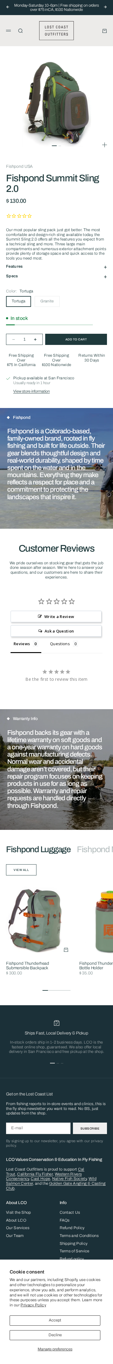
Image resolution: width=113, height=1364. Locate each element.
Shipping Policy (74, 1243)
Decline (55, 1335)
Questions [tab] (60, 643)
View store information (31, 391)
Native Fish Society (69, 1179)
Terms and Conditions (79, 1236)
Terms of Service (74, 1251)
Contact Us (70, 1212)
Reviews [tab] (22, 643)
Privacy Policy (33, 1305)
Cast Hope (40, 1179)
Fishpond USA (19, 166)
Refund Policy (72, 1228)
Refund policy (72, 1259)
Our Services (17, 1228)
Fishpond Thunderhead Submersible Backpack (27, 966)
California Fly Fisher (35, 1174)
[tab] (38, 849)
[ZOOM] (105, 145)
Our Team (15, 1236)
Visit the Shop (18, 1212)
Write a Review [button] (59, 616)
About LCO (16, 1220)
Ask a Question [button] (59, 631)
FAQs (65, 1220)
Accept (55, 1320)
